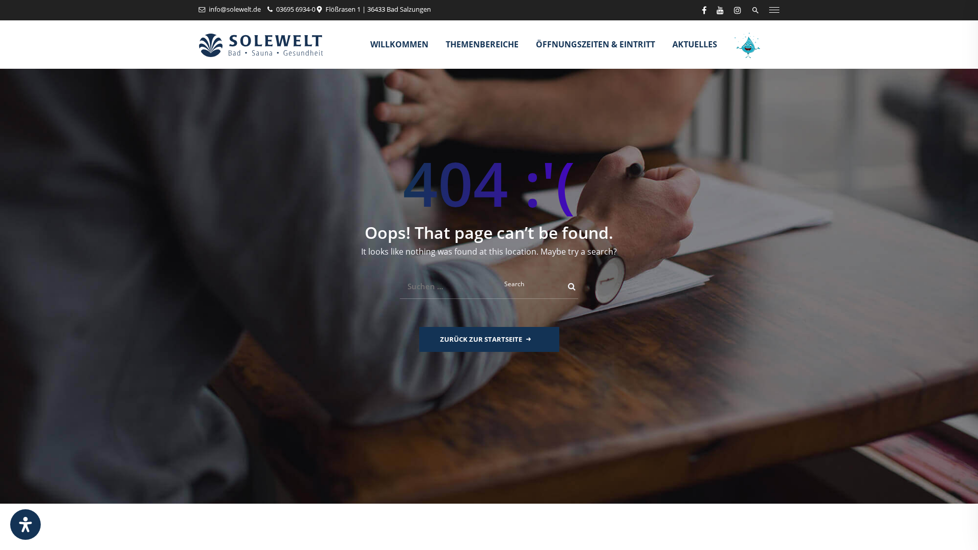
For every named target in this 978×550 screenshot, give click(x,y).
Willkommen (399, 44)
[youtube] (720, 10)
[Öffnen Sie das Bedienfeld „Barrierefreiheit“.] (25, 524)
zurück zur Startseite (481, 339)
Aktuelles (694, 44)
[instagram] (737, 10)
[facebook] (704, 10)
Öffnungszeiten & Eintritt (595, 44)
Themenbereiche (482, 44)
